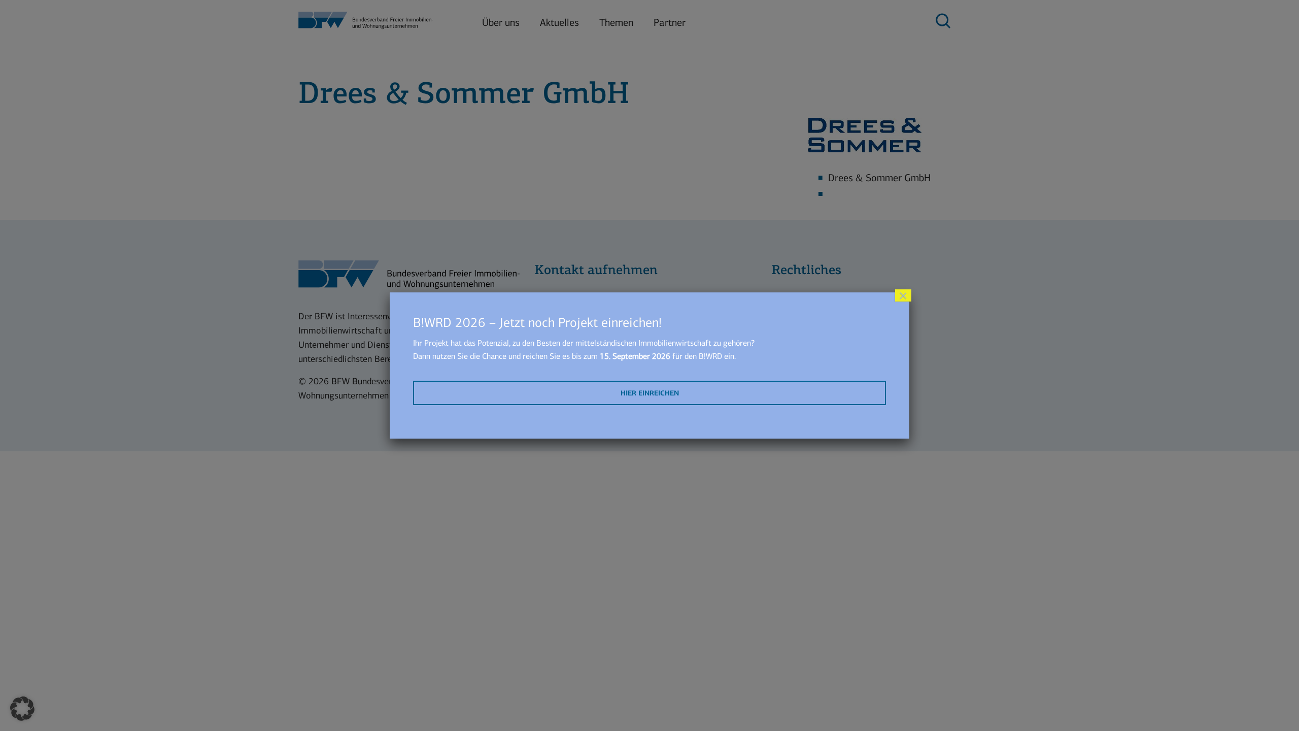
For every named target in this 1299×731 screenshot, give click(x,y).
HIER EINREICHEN (650, 393)
